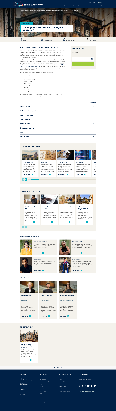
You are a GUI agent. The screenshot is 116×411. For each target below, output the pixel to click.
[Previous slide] (23, 179)
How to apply (24, 137)
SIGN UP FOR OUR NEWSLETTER (87, 391)
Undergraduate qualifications (45, 381)
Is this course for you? (28, 111)
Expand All (93, 102)
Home (21, 10)
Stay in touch (22, 394)
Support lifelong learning (45, 395)
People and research (87, 5)
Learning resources (63, 388)
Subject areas (59, 5)
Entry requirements (27, 128)
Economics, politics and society (33, 10)
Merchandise (42, 388)
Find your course (68, 5)
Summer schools (43, 379)
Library (60, 379)
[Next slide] (26, 179)
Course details (25, 106)
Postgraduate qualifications (45, 384)
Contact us (22, 391)
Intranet (80, 376)
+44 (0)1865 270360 (24, 384)
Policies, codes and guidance (65, 391)
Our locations (22, 389)
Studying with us (77, 5)
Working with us (43, 391)
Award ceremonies (62, 384)
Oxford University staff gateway (85, 379)
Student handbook (63, 386)
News (41, 393)
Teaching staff (25, 119)
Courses (25, 10)
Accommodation (62, 381)
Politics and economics (45, 10)
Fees (21, 132)
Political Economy (54, 10)
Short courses (42, 376)
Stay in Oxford (42, 386)
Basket (94, 2)
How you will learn (26, 115)
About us (96, 5)
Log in (90, 2)
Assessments (25, 124)
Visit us (101, 5)
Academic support (62, 376)
